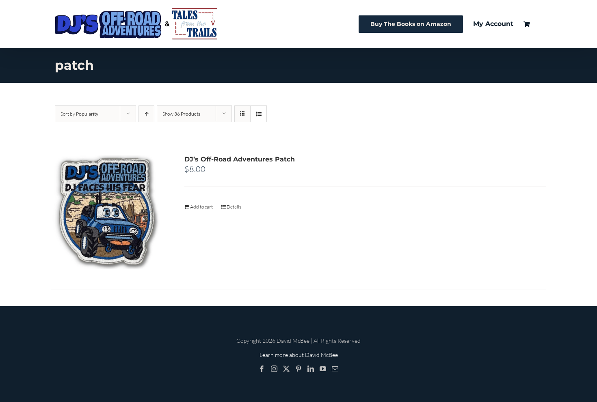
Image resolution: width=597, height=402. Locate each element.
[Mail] (335, 368)
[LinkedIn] (310, 368)
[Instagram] (274, 368)
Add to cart (201, 207)
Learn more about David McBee (299, 354)
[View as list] (258, 114)
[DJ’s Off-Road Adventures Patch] (108, 212)
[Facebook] (262, 368)
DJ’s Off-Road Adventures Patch (239, 159)
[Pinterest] (298, 368)
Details (234, 207)
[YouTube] (323, 368)
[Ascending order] (146, 113)
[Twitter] (286, 368)
